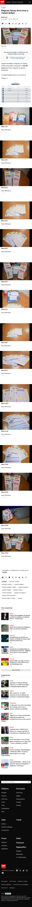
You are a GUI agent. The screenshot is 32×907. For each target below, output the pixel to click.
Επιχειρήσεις (20, 799)
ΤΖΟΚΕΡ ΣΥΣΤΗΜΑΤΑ (20, 593)
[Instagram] (27, 870)
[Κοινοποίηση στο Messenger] (9, 23)
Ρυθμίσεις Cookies (22, 881)
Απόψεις (4, 845)
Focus (3, 838)
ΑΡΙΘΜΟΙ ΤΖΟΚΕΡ (17, 590)
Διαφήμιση (12, 887)
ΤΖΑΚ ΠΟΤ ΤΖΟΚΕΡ (14, 581)
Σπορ (3, 802)
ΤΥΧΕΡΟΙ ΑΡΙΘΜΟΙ (18, 584)
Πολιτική (14, 2)
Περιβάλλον (5, 808)
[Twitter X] (20, 870)
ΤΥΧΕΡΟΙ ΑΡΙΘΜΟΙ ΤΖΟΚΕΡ (9, 587)
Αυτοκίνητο (5, 830)
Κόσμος (3, 796)
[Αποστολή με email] (26, 23)
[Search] (29, 782)
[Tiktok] (23, 870)
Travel (18, 820)
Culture (3, 824)
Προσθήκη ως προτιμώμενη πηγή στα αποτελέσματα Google (17, 58)
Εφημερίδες (21, 847)
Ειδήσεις (9, 2)
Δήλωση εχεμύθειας (6, 884)
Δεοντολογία (13, 881)
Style (3, 820)
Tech (3, 805)
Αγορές (18, 802)
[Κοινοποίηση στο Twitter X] (6, 23)
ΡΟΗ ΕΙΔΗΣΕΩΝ (6, 608)
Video (18, 838)
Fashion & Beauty (6, 827)
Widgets (18, 851)
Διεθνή (18, 805)
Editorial (4, 842)
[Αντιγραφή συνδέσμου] (22, 23)
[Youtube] (3, 873)
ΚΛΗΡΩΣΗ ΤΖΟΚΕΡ (7, 584)
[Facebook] (17, 870)
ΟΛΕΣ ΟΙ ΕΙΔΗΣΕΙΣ (16, 670)
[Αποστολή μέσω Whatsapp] (16, 23)
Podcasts (20, 843)
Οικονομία (20, 2)
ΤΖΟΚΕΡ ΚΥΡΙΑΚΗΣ (23, 587)
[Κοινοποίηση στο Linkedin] (19, 23)
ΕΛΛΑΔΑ (3, 7)
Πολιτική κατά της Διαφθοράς (20, 884)
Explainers (4, 849)
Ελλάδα (3, 792)
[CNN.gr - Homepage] (2, 2)
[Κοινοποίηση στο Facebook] (2, 23)
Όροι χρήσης (4, 881)
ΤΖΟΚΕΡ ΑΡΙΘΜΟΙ (6, 590)
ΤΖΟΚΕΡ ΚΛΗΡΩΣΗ (7, 593)
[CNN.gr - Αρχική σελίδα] (3, 866)
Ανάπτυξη (19, 792)
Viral (2, 811)
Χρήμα (18, 796)
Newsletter (19, 854)
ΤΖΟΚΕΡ (20, 598)
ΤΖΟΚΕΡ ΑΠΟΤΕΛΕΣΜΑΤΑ (8, 595)
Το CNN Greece (21, 857)
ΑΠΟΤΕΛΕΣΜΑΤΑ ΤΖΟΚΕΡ (8, 598)
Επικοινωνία (4, 887)
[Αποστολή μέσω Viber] (12, 23)
